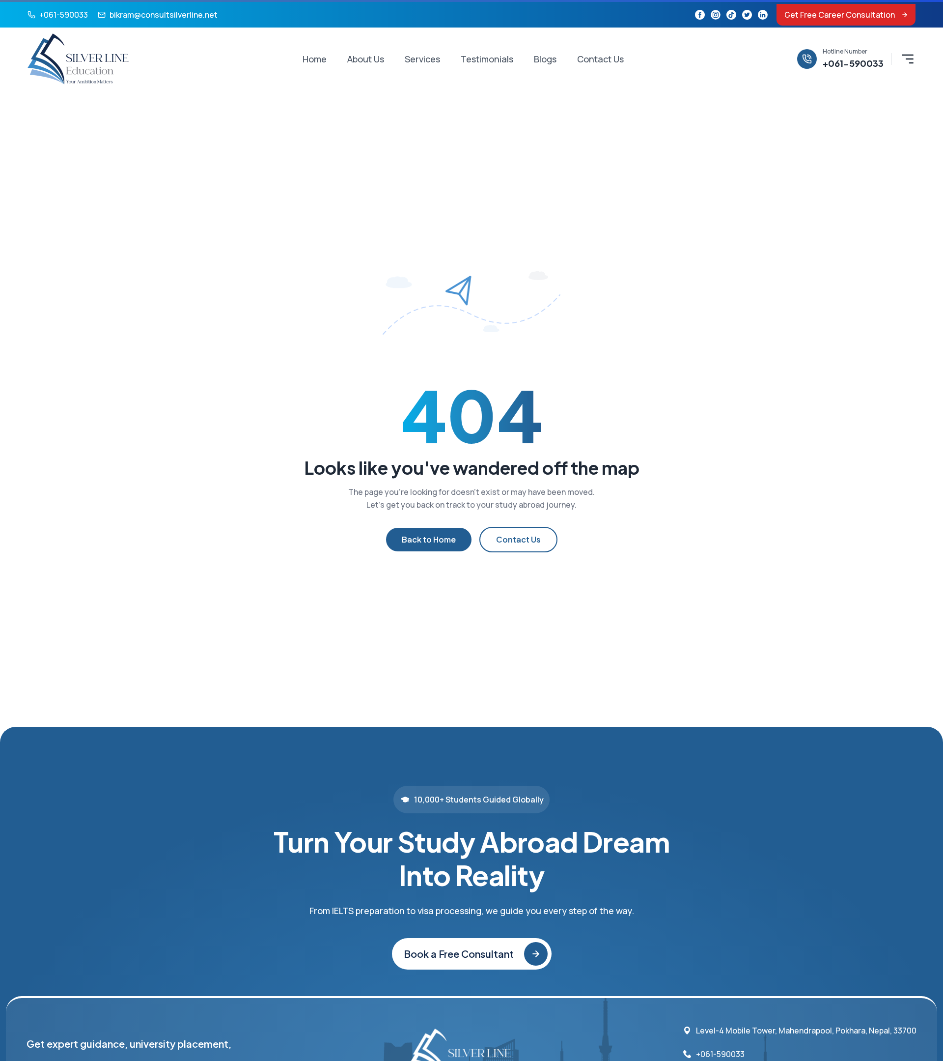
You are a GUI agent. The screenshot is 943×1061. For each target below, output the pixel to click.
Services (422, 59)
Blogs (545, 59)
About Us (365, 59)
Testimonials (487, 59)
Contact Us (600, 59)
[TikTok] (731, 15)
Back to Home (429, 539)
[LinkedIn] (763, 15)
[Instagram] (716, 15)
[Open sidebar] (907, 59)
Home (315, 59)
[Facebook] (700, 15)
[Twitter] (747, 15)
